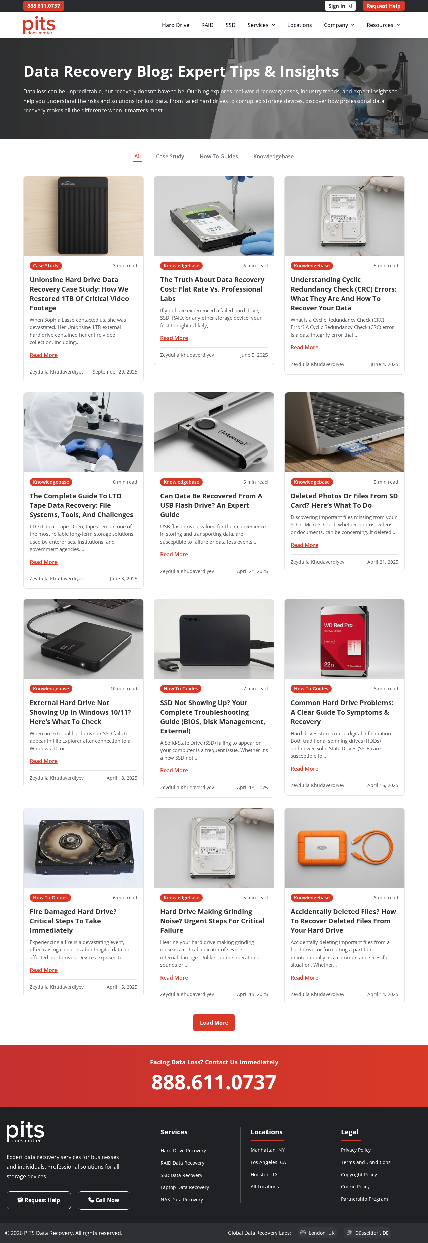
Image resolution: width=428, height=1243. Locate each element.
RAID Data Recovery (182, 1163)
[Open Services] (273, 25)
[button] (214, 1022)
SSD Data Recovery (181, 1175)
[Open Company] (353, 25)
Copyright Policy (359, 1174)
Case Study (170, 156)
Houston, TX (264, 1174)
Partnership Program (364, 1199)
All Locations (265, 1186)
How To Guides (219, 156)
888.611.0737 (214, 1081)
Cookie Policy (355, 1186)
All (137, 156)
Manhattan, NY (268, 1150)
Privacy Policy (356, 1150)
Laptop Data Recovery (184, 1187)
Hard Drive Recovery (183, 1150)
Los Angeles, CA (268, 1162)
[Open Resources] (398, 25)
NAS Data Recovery (181, 1199)
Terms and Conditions (366, 1162)
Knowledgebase (273, 156)
